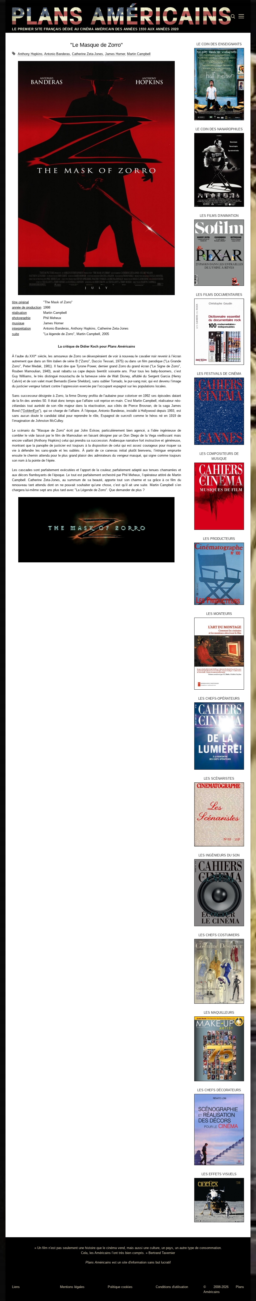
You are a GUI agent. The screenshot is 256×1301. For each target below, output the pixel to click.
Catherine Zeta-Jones (87, 54)
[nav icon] (241, 16)
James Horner (115, 54)
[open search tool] (233, 16)
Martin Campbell (138, 54)
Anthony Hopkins (30, 54)
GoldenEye (31, 411)
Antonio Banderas (57, 54)
